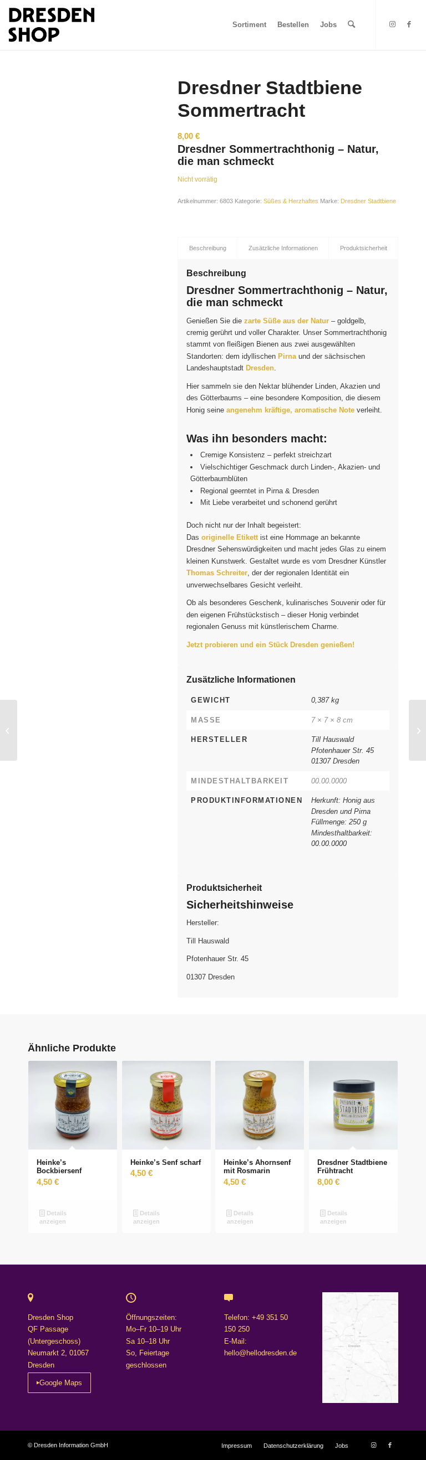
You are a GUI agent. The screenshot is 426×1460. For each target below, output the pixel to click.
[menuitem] (249, 25)
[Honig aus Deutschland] (89, 137)
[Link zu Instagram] (392, 24)
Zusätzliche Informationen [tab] (283, 248)
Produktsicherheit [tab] (363, 248)
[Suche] (351, 25)
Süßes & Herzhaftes (290, 201)
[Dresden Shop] (51, 25)
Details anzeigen (52, 1217)
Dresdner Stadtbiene (368, 201)
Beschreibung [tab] (207, 248)
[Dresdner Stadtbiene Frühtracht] (8, 730)
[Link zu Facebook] (409, 24)
